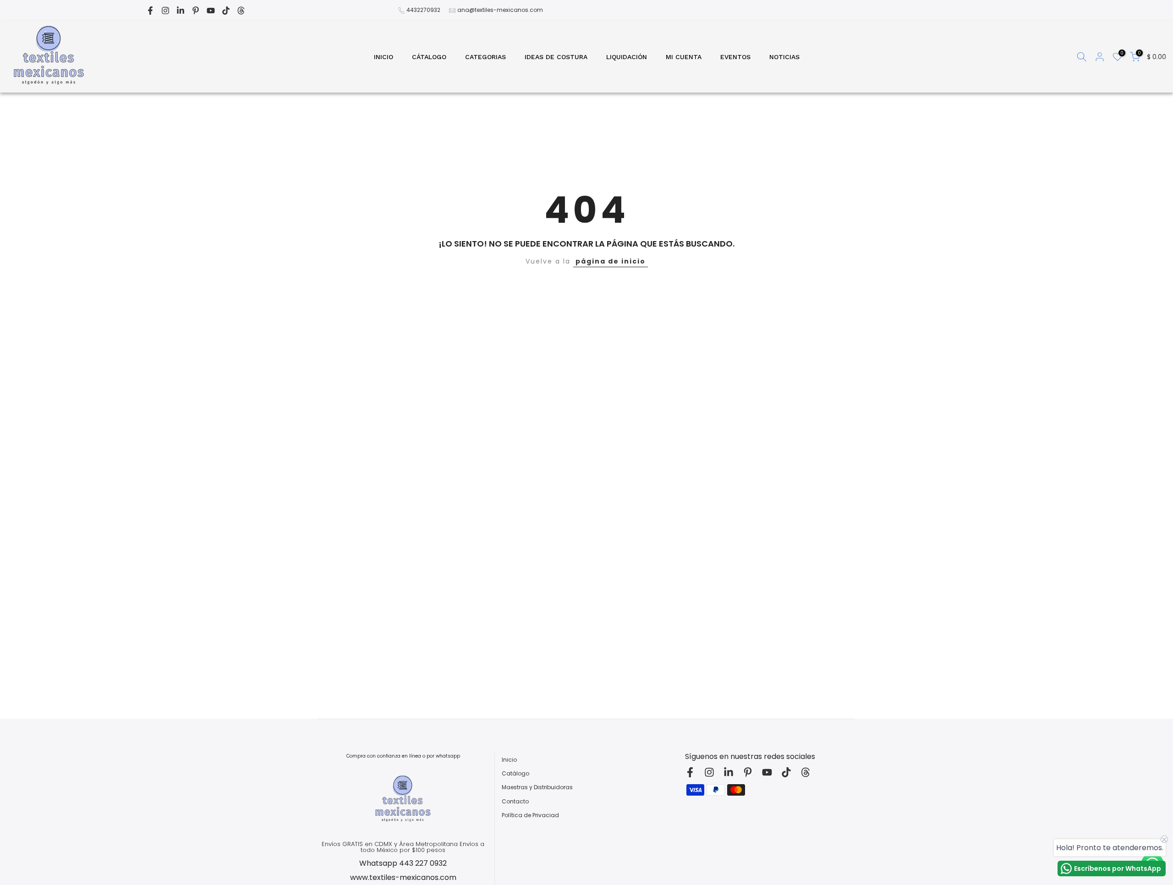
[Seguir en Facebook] (150, 10)
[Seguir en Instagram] (165, 10)
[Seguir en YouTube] (211, 10)
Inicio (509, 760)
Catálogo (515, 773)
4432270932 (423, 10)
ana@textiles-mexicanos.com (500, 10)
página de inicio (611, 261)
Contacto (515, 801)
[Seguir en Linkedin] (180, 10)
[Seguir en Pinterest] (196, 10)
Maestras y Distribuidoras (537, 787)
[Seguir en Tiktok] (226, 10)
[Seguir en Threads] (241, 10)
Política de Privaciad (530, 815)
